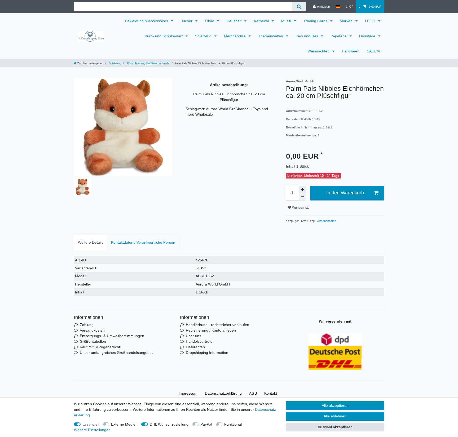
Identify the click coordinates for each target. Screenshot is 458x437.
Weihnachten (319, 51)
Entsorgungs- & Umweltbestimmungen (112, 336)
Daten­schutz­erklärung (223, 393)
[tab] (90, 242)
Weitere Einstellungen (92, 430)
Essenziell (90, 424)
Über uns (193, 336)
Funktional (233, 424)
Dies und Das (307, 36)
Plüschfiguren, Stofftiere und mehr (148, 63)
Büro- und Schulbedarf (164, 36)
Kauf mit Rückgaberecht (100, 347)
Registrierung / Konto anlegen (211, 330)
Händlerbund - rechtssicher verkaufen (217, 325)
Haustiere (367, 36)
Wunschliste (300, 207)
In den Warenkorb (345, 192)
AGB (253, 393)
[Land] (337, 6)
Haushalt (235, 21)
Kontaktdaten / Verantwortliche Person (143, 242)
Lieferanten (195, 347)
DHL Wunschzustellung (169, 424)
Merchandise (235, 36)
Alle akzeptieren (335, 405)
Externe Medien (124, 424)
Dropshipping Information (207, 352)
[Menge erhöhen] (302, 189)
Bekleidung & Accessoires (147, 21)
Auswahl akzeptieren (335, 427)
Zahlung (87, 325)
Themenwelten (271, 36)
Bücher (186, 21)
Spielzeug (204, 36)
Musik (286, 21)
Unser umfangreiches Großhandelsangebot (116, 352)
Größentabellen (93, 341)
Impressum (188, 393)
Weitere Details (90, 242)
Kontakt (270, 393)
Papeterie (339, 36)
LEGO (370, 21)
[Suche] (299, 6)
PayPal (206, 424)
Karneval (262, 21)
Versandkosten (326, 220)
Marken (347, 21)
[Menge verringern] (302, 196)
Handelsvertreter (200, 341)
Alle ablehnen (335, 416)
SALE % (373, 51)
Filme (210, 21)
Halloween (350, 51)
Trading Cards (315, 21)
